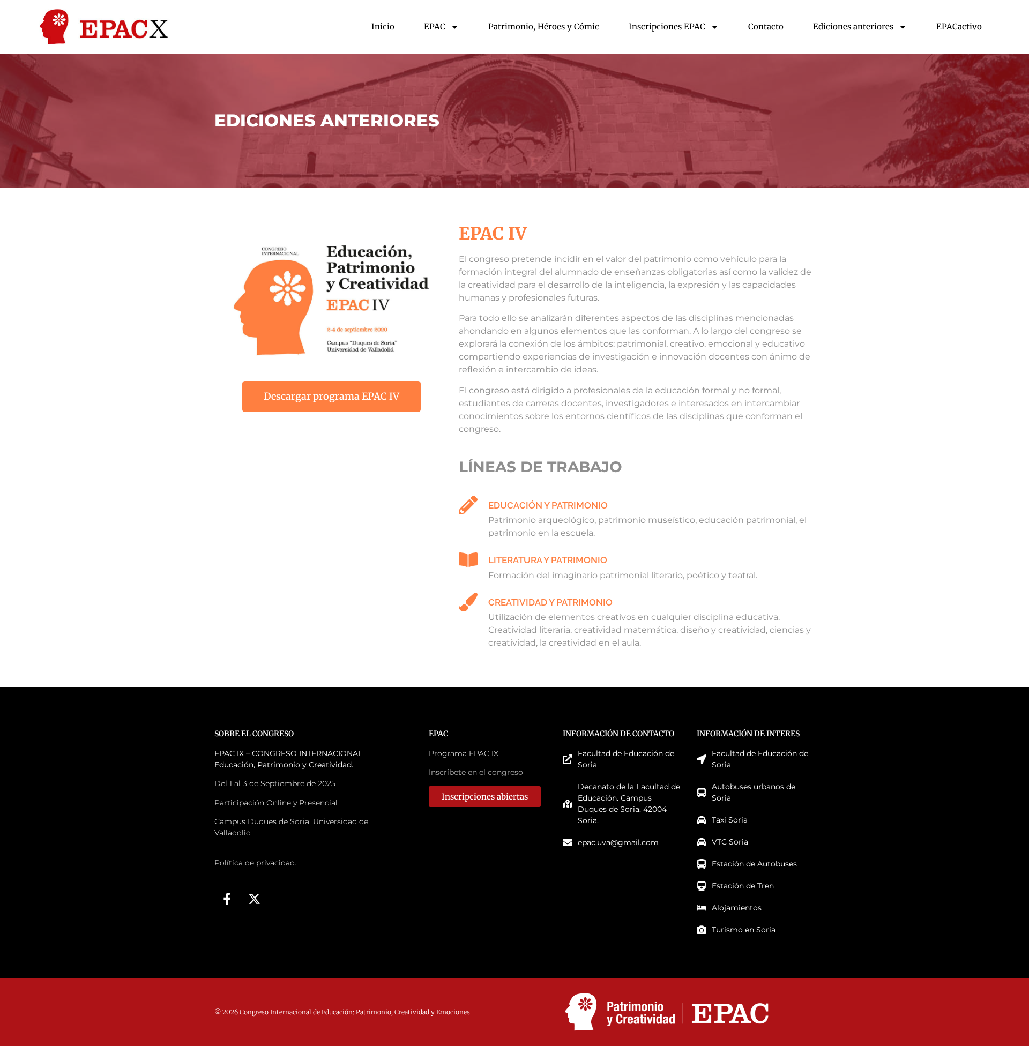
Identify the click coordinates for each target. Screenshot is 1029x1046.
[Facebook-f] (226, 899)
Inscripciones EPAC (667, 26)
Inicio (382, 26)
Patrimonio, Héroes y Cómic (543, 26)
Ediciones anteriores (853, 26)
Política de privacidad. (255, 863)
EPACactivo (959, 26)
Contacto (766, 26)
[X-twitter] (254, 899)
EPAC (434, 26)
